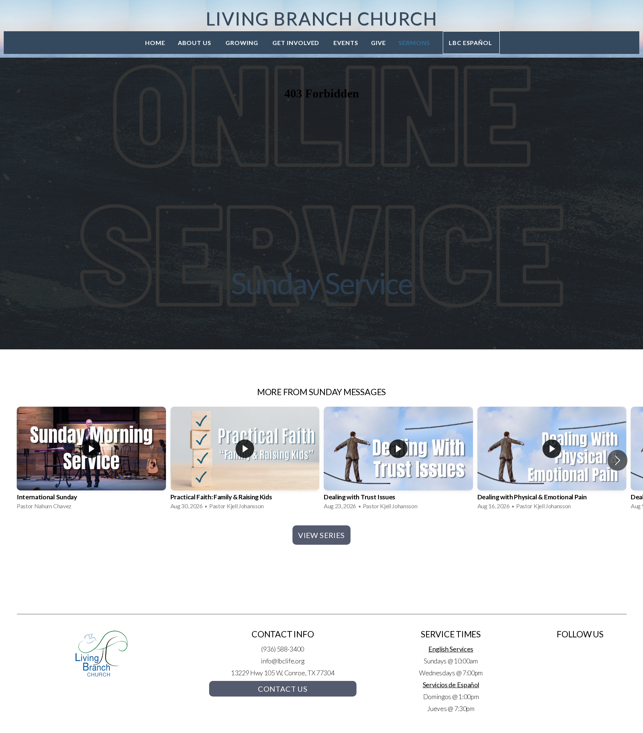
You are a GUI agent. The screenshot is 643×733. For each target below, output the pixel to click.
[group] (91, 460)
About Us (195, 42)
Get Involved (296, 42)
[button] (617, 460)
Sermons (414, 42)
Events (345, 42)
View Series (321, 535)
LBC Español (471, 42)
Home (155, 42)
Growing (242, 42)
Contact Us (282, 688)
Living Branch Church (321, 18)
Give (378, 42)
